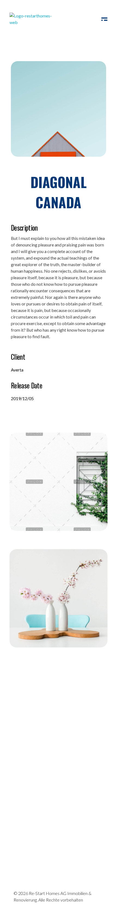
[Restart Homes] (33, 20)
